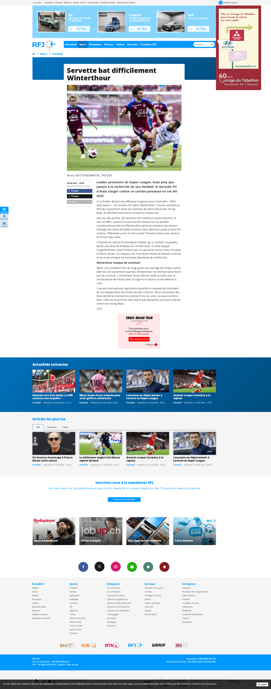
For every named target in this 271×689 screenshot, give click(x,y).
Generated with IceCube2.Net (202, 662)
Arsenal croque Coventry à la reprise (191, 396)
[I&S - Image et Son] (181, 645)
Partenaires (187, 607)
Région (35, 588)
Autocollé (111, 618)
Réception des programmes (195, 592)
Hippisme (74, 610)
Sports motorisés (77, 618)
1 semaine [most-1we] (51, 427)
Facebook (83, 567)
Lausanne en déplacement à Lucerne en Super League (144, 396)
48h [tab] (38, 427)
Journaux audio (39, 607)
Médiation (186, 610)
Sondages (111, 622)
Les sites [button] (38, 3)
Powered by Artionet (176, 662)
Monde (35, 595)
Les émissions (113, 588)
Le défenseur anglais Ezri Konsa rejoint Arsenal (99, 459)
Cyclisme (74, 603)
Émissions (95, 44)
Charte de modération (192, 614)
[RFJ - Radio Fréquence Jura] (135, 645)
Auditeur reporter (40, 614)
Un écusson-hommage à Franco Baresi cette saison (52, 459)
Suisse (35, 592)
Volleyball (74, 599)
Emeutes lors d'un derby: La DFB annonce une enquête (52, 396)
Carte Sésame (93, 3)
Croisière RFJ (148, 44)
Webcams (68, 3)
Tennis (73, 614)
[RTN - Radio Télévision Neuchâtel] (112, 645)
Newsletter (187, 622)
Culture (35, 603)
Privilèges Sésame (107, 3)
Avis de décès (151, 614)
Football (57, 54)
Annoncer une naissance (118, 607)
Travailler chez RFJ (190, 603)
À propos (186, 588)
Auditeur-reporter (230, 3)
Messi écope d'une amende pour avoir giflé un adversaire (99, 396)
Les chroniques (114, 592)
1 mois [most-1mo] (65, 427)
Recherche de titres (116, 595)
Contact (185, 618)
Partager (75, 191)
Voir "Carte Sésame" (147, 531)
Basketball (74, 595)
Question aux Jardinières (118, 610)
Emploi (76, 3)
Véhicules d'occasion (154, 588)
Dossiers (36, 610)
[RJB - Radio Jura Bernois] (89, 645)
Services (132, 44)
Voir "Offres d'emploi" (53, 531)
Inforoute (58, 3)
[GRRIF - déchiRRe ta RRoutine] (158, 645)
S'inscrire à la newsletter (124, 499)
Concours (111, 626)
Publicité (186, 599)
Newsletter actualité (41, 618)
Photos (108, 44)
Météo (148, 599)
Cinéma (148, 592)
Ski (71, 607)
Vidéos (120, 44)
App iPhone (148, 567)
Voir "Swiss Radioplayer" (194, 531)
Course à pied (76, 626)
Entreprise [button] (49, 3)
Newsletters (132, 567)
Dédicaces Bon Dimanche (119, 603)
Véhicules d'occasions (126, 3)
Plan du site (72, 664)
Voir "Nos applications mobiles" (100, 531)
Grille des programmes (117, 599)
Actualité (71, 44)
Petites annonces (152, 603)
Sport (82, 44)
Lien (73, 202)
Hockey (73, 592)
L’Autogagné (113, 614)
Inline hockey (75, 622)
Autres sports (76, 629)
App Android (164, 567)
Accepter (262, 684)
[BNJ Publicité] (66, 645)
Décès (83, 3)
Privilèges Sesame (153, 595)
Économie (36, 599)
